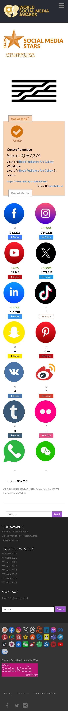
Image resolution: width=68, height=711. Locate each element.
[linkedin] (14, 302)
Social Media (20, 193)
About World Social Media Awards (19, 535)
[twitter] (45, 263)
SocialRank (20, 119)
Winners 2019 (9, 566)
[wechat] (45, 461)
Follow (15, 237)
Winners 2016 (9, 578)
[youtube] (14, 263)
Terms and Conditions (45, 693)
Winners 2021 (9, 557)
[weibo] (45, 382)
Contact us (23, 693)
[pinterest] (45, 342)
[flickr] (45, 421)
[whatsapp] (14, 461)
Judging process (10, 539)
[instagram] (45, 223)
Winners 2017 (9, 574)
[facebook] (14, 223)
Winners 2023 (9, 582)
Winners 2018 (9, 570)
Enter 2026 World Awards (15, 531)
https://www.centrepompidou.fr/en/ (27, 181)
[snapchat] (14, 342)
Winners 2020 (9, 561)
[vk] (14, 382)
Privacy (8, 693)
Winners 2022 (9, 553)
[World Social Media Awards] (26, 21)
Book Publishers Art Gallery (36, 161)
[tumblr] (14, 421)
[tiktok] (45, 302)
